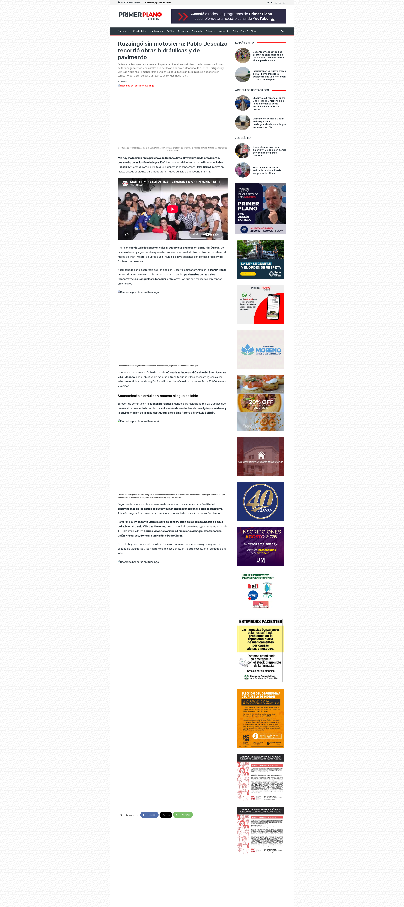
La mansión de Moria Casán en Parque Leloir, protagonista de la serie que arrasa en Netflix (269, 123)
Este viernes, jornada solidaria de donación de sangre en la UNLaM (267, 170)
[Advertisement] (260, 881)
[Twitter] (276, 3)
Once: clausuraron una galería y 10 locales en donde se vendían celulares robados (269, 151)
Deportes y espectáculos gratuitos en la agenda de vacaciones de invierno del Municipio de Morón (268, 56)
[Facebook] (272, 3)
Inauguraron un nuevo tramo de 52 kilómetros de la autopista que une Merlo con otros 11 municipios (269, 75)
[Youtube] (268, 3)
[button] (282, 31)
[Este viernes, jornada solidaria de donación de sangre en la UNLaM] (242, 170)
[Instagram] (280, 3)
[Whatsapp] (284, 3)
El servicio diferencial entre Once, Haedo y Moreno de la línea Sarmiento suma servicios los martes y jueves (269, 104)
